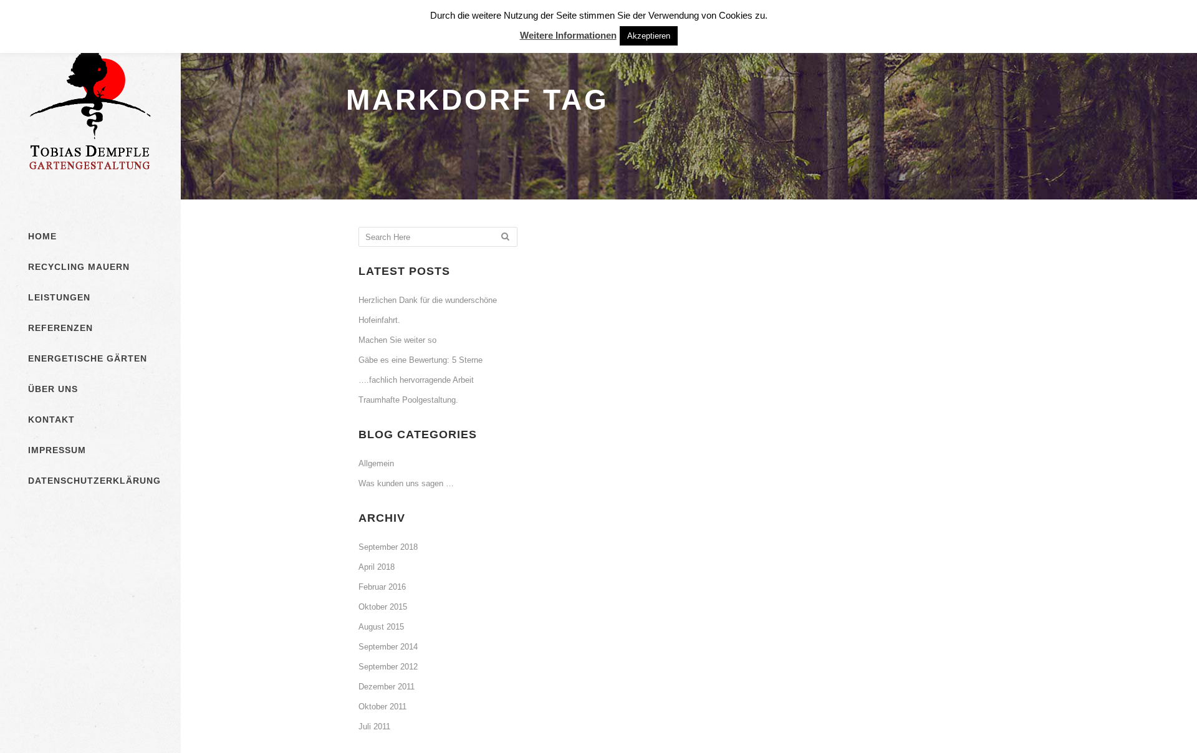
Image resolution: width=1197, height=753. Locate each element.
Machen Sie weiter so (397, 340)
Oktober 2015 (382, 607)
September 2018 (388, 547)
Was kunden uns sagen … (406, 483)
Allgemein (376, 463)
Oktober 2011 (382, 706)
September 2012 (388, 666)
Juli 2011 (374, 726)
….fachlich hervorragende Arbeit (416, 380)
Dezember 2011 (386, 686)
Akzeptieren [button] (648, 36)
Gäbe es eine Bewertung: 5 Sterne (420, 360)
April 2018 (376, 567)
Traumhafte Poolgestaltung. (408, 400)
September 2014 (388, 646)
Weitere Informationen (568, 35)
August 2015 (381, 626)
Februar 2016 (382, 587)
